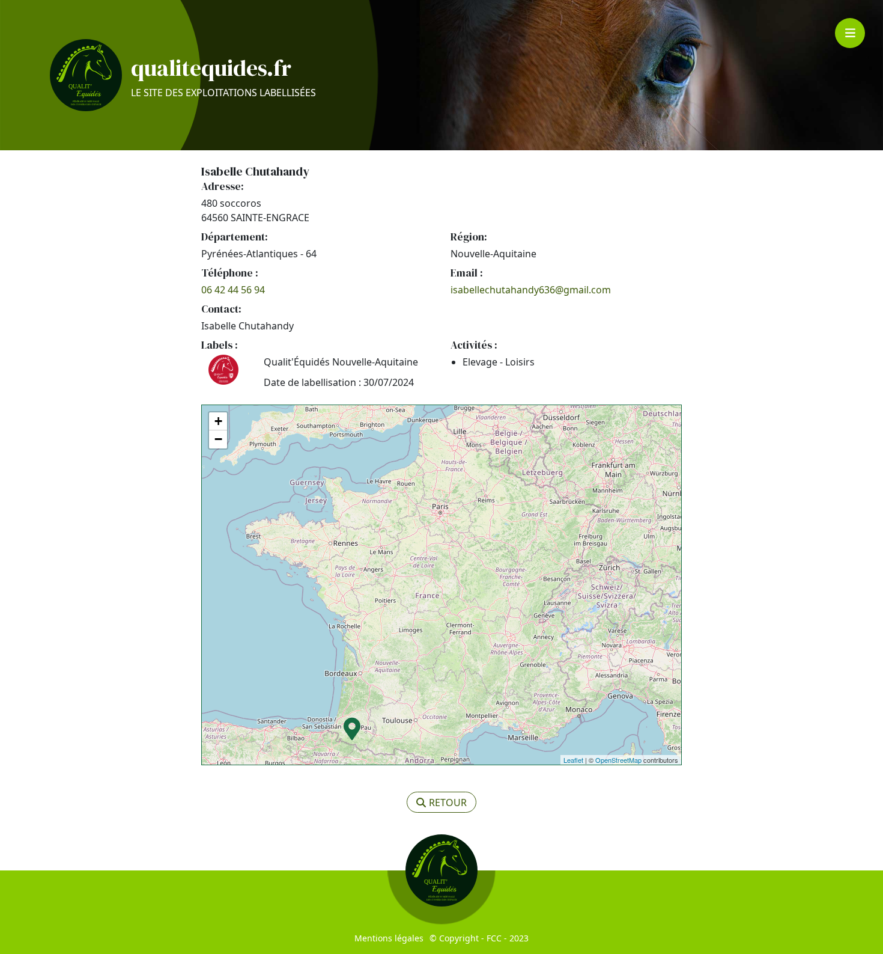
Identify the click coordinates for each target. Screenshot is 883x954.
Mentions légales (388, 938)
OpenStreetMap (618, 760)
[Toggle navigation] (850, 33)
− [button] (218, 439)
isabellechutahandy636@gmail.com (531, 289)
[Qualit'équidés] (86, 75)
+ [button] (218, 421)
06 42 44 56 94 (233, 289)
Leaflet (573, 760)
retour (448, 802)
